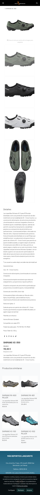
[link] (20, 3)
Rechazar (21, 490)
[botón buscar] (37, 3)
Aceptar (29, 490)
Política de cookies (22, 486)
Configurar (11, 490)
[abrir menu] (3, 3)
